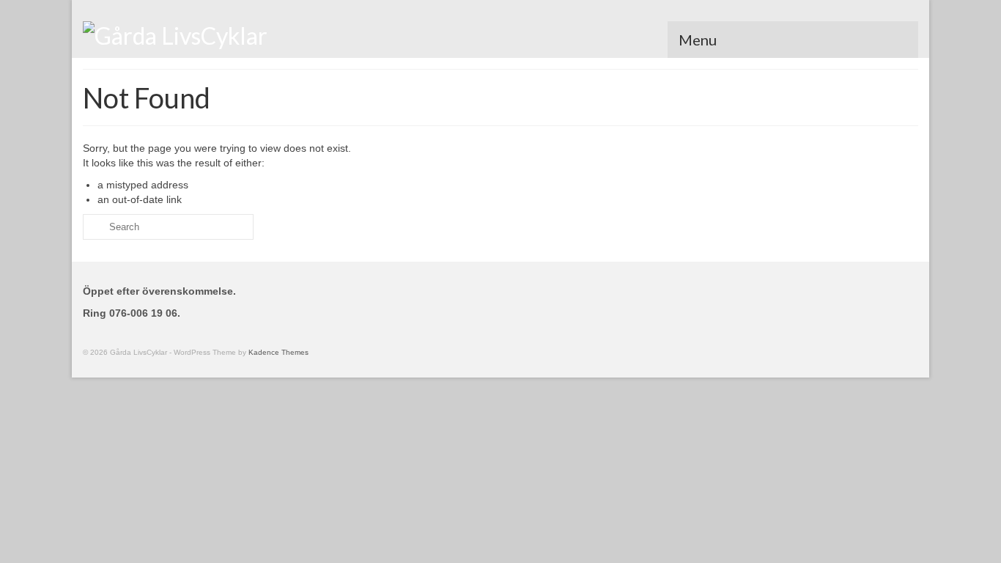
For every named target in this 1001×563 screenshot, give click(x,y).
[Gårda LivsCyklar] (215, 34)
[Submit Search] (94, 227)
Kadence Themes (278, 352)
